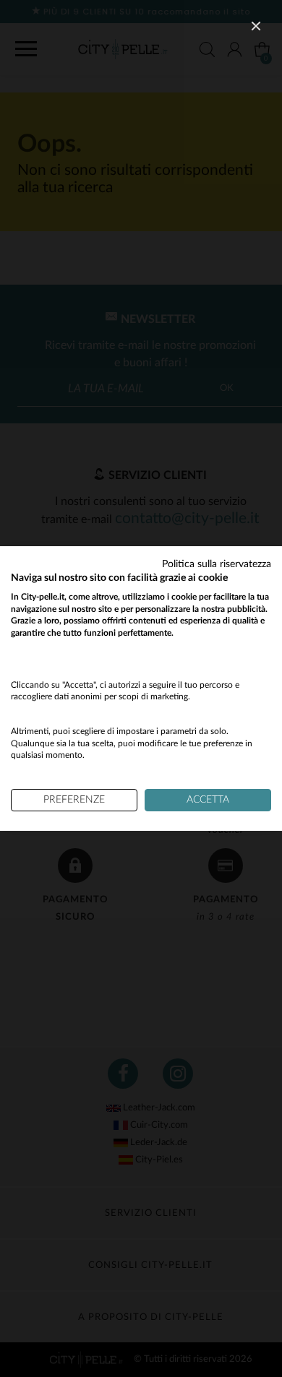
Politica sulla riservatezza (216, 564)
